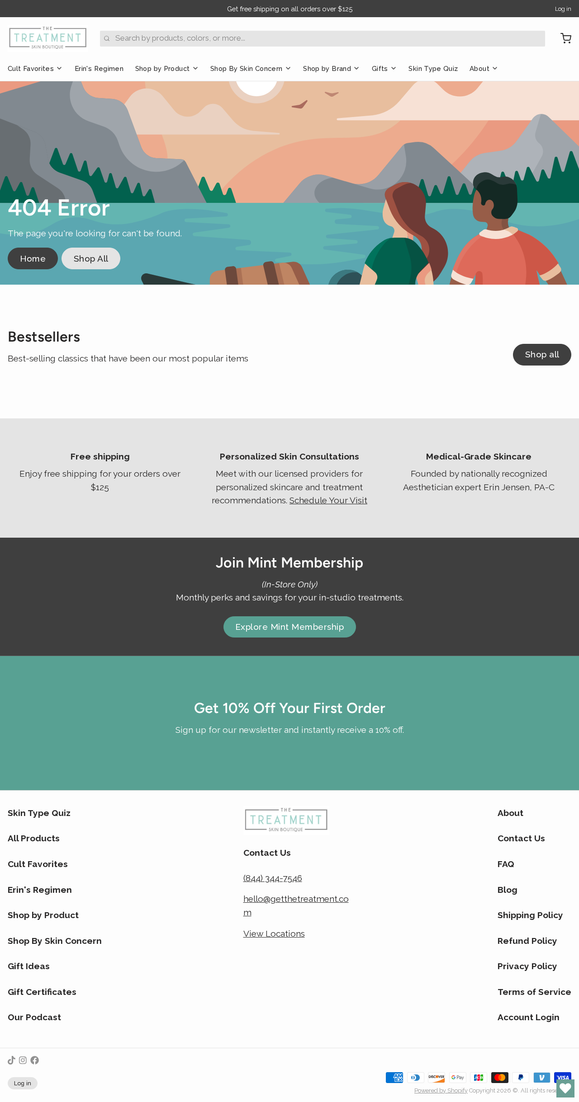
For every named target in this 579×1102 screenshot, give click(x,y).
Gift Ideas (29, 966)
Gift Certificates (42, 992)
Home (33, 258)
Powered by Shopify (441, 1090)
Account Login (529, 1017)
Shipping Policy (530, 915)
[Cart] (562, 38)
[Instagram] (23, 1060)
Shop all (542, 354)
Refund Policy (527, 941)
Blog (507, 890)
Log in (563, 8)
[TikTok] (11, 1060)
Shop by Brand (327, 68)
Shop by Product (162, 68)
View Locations (274, 933)
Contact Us (521, 838)
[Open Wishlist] (565, 1088)
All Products (34, 838)
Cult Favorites (31, 68)
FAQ (506, 864)
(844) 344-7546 (272, 878)
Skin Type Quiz (433, 68)
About (479, 68)
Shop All (91, 258)
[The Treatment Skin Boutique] (48, 38)
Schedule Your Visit (328, 500)
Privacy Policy (527, 966)
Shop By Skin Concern (246, 68)
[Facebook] (34, 1060)
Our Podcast (34, 1017)
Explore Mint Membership (289, 627)
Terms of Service (534, 992)
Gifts (380, 68)
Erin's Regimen (99, 68)
